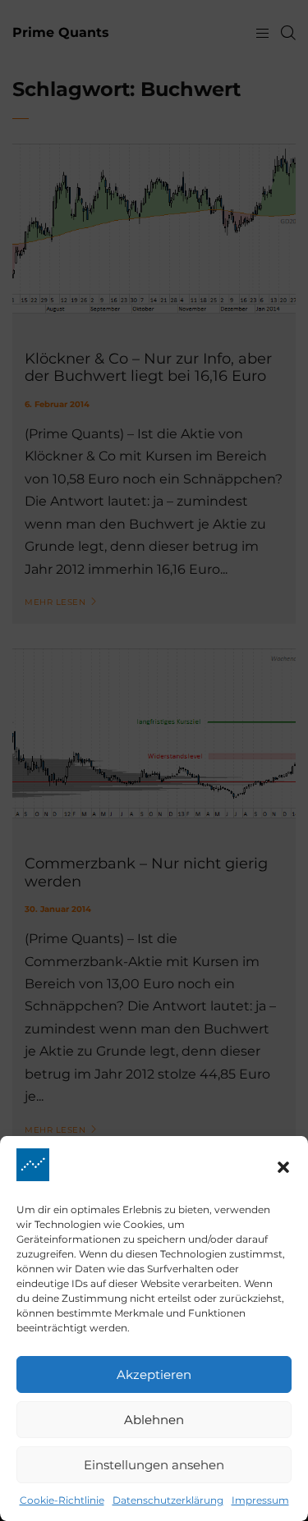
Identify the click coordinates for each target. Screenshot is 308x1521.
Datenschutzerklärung (168, 1500)
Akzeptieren (154, 1374)
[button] (283, 1167)
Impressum (260, 1500)
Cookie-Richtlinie (62, 1500)
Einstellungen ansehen (154, 1465)
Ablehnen (154, 1419)
